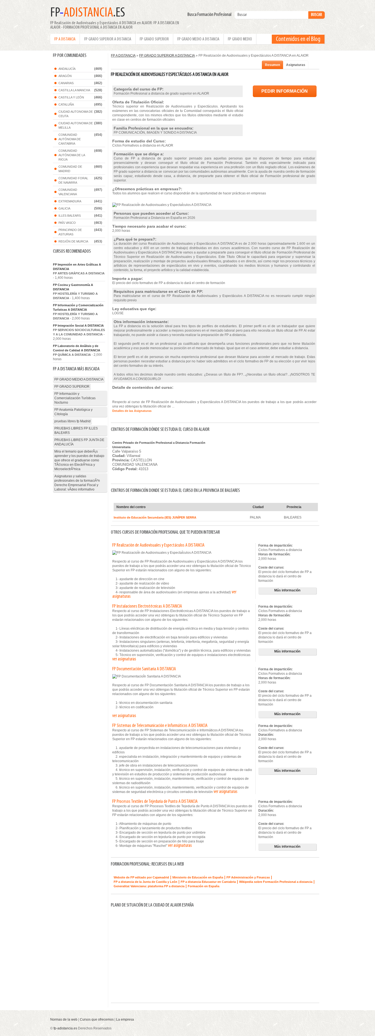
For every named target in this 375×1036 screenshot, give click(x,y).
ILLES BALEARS (69, 215)
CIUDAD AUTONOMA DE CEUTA (75, 114)
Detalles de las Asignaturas (132, 410)
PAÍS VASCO (67, 222)
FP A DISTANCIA (64, 39)
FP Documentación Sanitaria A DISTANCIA (144, 669)
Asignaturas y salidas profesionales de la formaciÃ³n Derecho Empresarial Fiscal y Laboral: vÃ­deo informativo (77, 482)
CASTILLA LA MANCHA (74, 90)
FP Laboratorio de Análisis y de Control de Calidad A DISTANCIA (76, 348)
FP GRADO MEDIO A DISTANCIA (198, 39)
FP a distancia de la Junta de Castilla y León (145, 881)
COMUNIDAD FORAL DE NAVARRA (73, 180)
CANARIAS (66, 83)
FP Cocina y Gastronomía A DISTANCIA (73, 287)
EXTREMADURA (69, 201)
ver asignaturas (124, 659)
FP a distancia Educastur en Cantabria (208, 881)
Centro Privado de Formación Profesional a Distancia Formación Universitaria (158, 445)
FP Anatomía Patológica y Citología (73, 412)
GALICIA (64, 208)
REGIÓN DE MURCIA (73, 241)
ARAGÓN (65, 76)
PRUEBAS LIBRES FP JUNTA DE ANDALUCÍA (79, 442)
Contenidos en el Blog (298, 39)
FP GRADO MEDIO (240, 39)
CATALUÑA (66, 104)
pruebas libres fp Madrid (72, 421)
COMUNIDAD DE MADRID (70, 169)
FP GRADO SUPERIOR (154, 39)
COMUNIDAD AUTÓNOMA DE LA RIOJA (71, 155)
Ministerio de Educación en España (197, 877)
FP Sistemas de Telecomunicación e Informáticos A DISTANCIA (160, 725)
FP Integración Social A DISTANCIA (78, 325)
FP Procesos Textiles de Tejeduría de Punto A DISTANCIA (155, 801)
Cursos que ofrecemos (97, 1019)
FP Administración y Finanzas (248, 877)
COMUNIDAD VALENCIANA (67, 192)
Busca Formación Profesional (211, 14)
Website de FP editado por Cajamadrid (141, 877)
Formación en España (203, 886)
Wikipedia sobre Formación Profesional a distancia (275, 881)
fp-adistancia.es (65, 1028)
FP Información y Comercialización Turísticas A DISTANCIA (78, 307)
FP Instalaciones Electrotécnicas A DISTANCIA (147, 606)
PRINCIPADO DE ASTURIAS (70, 232)
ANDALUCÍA (66, 68)
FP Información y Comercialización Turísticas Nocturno (75, 398)
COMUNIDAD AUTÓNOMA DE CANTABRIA (69, 139)
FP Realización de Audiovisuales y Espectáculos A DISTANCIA (158, 545)
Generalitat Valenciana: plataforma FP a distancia (149, 886)
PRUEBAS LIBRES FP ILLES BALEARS (76, 430)
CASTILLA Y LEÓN (71, 97)
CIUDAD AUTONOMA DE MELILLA (75, 125)
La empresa (125, 1019)
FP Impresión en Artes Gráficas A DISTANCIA (77, 267)
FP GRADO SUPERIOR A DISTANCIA (107, 39)
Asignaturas (295, 65)
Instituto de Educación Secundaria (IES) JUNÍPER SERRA (155, 517)
